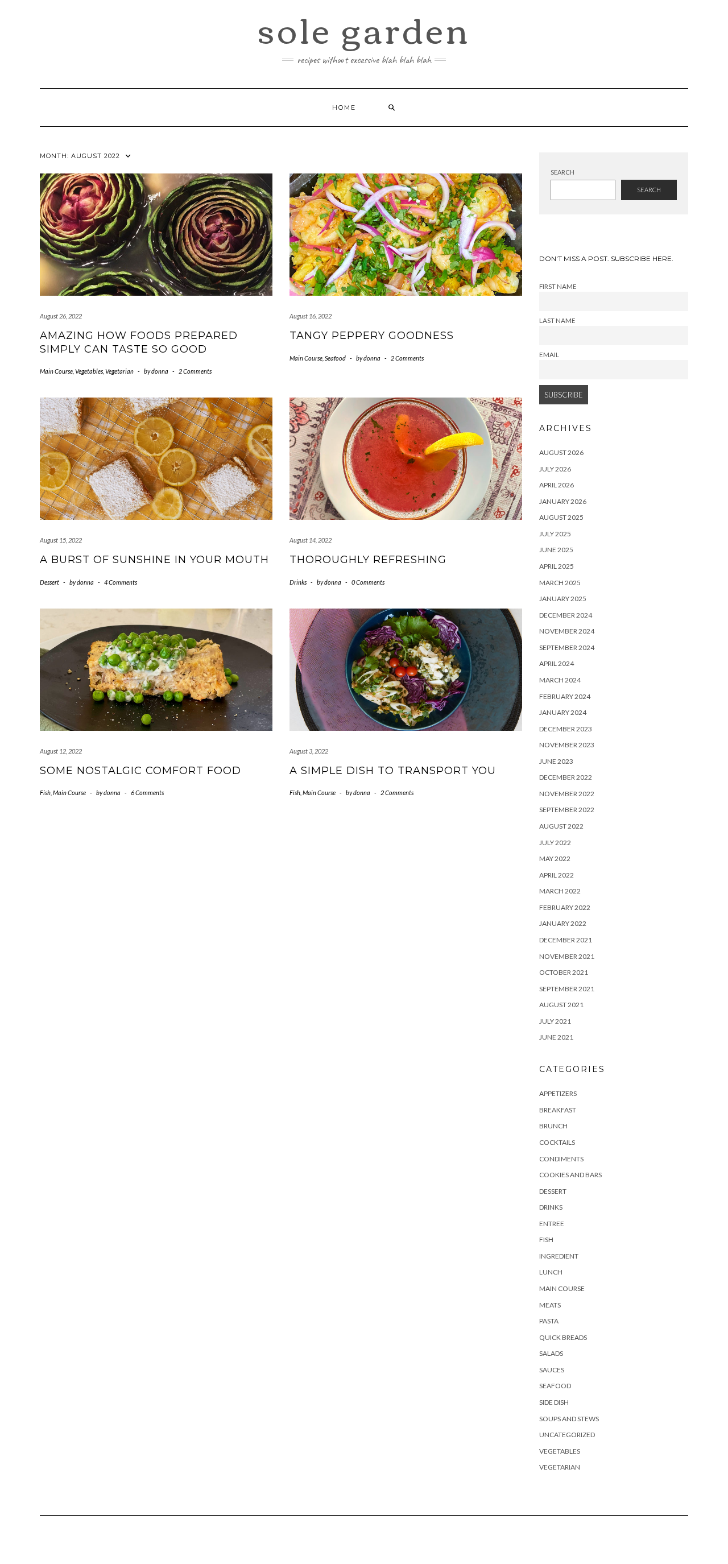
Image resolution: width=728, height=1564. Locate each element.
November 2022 (566, 793)
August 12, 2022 (61, 751)
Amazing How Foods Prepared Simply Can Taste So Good (139, 342)
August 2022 (561, 826)
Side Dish (554, 1402)
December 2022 (565, 777)
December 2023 (565, 729)
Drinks (298, 582)
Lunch (550, 1272)
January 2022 (562, 923)
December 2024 (565, 615)
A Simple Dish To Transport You (392, 770)
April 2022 (556, 875)
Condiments (561, 1159)
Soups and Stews (569, 1418)
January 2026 (562, 501)
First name (558, 286)
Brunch (553, 1126)
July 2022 (555, 842)
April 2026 (556, 485)
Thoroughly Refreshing (367, 559)
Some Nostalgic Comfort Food (140, 770)
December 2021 (565, 940)
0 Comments (367, 582)
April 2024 (556, 663)
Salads (551, 1353)
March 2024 (560, 680)
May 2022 (554, 858)
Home (344, 107)
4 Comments (120, 582)
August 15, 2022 (61, 540)
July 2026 (555, 469)
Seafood (335, 358)
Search (562, 172)
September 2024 (566, 647)
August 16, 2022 (310, 316)
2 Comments (195, 371)
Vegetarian (119, 371)
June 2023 (556, 761)
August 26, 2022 (61, 316)
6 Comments (147, 792)
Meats (550, 1305)
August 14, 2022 (310, 540)
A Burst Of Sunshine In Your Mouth (154, 559)
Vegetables (89, 371)
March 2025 (560, 582)
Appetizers (558, 1093)
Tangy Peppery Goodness (371, 335)
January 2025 (562, 598)
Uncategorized (567, 1434)
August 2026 (561, 452)
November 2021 (566, 956)
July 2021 (555, 1021)
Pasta (549, 1321)
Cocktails (557, 1142)
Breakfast (557, 1110)
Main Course (56, 371)
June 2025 (556, 549)
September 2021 (566, 988)
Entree (551, 1223)
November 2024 (566, 631)
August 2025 (561, 517)
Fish (45, 792)
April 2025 (556, 566)
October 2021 (563, 972)
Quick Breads (563, 1337)
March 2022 (560, 891)
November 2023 (566, 744)
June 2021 (556, 1037)
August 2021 (561, 1004)
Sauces (551, 1370)
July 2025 (555, 533)
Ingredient (558, 1256)
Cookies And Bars (570, 1174)
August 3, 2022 (308, 751)
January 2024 (562, 712)
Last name (557, 320)
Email (549, 354)
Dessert (49, 582)
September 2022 (566, 809)
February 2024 (564, 696)
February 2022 (564, 907)
